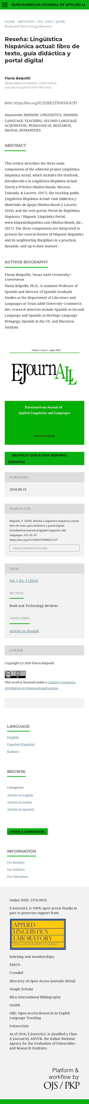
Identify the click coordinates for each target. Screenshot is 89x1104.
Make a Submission (27, 831)
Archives (26, 21)
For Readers (16, 862)
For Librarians (17, 876)
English (13, 737)
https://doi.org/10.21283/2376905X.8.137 (45, 103)
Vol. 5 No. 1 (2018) (51, 21)
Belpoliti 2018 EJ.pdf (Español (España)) (37, 458)
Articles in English (20, 795)
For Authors (16, 869)
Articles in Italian (19, 802)
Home (10, 21)
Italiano (13, 751)
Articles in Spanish (24, 631)
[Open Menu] (4, 4)
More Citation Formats (30, 548)
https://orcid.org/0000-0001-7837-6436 (28, 87)
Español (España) (21, 744)
